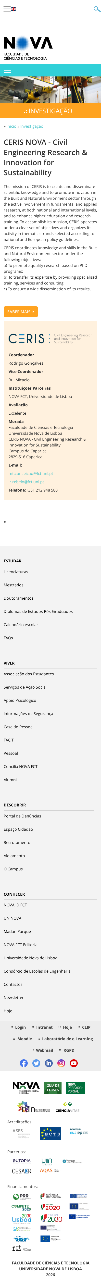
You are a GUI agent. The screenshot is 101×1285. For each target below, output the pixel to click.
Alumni (10, 779)
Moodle (24, 1038)
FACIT (9, 740)
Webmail (44, 1050)
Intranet (44, 1027)
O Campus (13, 869)
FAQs (8, 638)
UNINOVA (12, 918)
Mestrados (14, 585)
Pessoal (11, 753)
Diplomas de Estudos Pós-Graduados (38, 611)
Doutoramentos (19, 598)
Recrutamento (17, 842)
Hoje (8, 1010)
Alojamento (14, 855)
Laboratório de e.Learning (67, 1038)
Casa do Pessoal (19, 726)
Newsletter (14, 997)
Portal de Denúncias (22, 816)
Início (11, 126)
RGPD (69, 1050)
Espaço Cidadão (18, 829)
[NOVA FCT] (28, 46)
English (13, 9)
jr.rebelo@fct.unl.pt (26, 481)
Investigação (31, 126)
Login (20, 1027)
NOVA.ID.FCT (15, 905)
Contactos (13, 984)
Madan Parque (17, 931)
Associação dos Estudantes (29, 674)
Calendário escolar (21, 624)
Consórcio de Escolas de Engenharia (37, 971)
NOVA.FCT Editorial (21, 944)
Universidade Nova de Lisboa (30, 958)
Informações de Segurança (28, 713)
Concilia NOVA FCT (21, 766)
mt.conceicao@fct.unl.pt (31, 473)
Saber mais (19, 311)
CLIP (86, 1027)
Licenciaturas (16, 571)
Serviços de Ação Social (25, 687)
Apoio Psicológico (20, 700)
